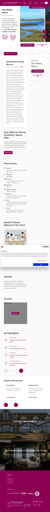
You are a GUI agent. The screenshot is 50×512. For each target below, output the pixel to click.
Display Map (15, 313)
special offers (22, 53)
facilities (38, 53)
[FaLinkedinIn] (42, 502)
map (44, 53)
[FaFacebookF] (36, 502)
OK (41, 264)
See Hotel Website (27, 45)
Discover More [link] (25, 427)
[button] (43, 3)
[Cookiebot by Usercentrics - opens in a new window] (43, 247)
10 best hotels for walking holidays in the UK (18, 341)
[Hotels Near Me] (41, 3)
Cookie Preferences (42, 260)
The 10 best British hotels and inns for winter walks (18, 364)
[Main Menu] (46, 3)
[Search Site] (43, 3)
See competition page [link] (25, 460)
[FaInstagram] (39, 502)
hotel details (30, 53)
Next (45, 37)
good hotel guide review (11, 53)
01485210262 (9, 176)
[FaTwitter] (34, 502)
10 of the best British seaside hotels (17, 348)
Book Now (8, 152)
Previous (45, 32)
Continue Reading (10, 397)
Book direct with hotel (42, 45)
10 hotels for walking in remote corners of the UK (18, 356)
